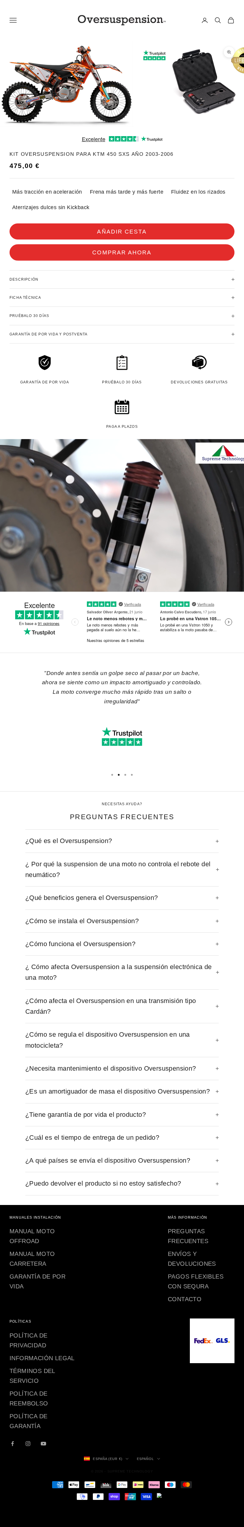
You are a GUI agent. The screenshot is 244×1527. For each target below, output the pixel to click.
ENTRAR (122, 821)
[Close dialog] (198, 683)
